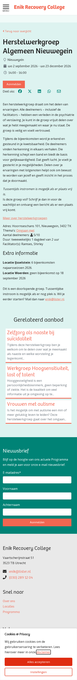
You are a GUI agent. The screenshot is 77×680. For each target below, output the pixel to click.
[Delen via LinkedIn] (39, 92)
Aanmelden (14, 84)
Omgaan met (25, 230)
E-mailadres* (12, 472)
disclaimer (43, 652)
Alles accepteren (38, 662)
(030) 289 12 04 (21, 578)
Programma (11, 612)
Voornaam (10, 489)
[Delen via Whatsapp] (49, 92)
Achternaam (11, 505)
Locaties (8, 606)
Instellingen (38, 672)
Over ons (9, 601)
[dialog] (38, 654)
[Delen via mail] (59, 92)
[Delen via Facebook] (20, 92)
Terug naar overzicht (17, 31)
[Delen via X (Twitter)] (29, 92)
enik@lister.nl (54, 299)
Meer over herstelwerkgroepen (25, 218)
